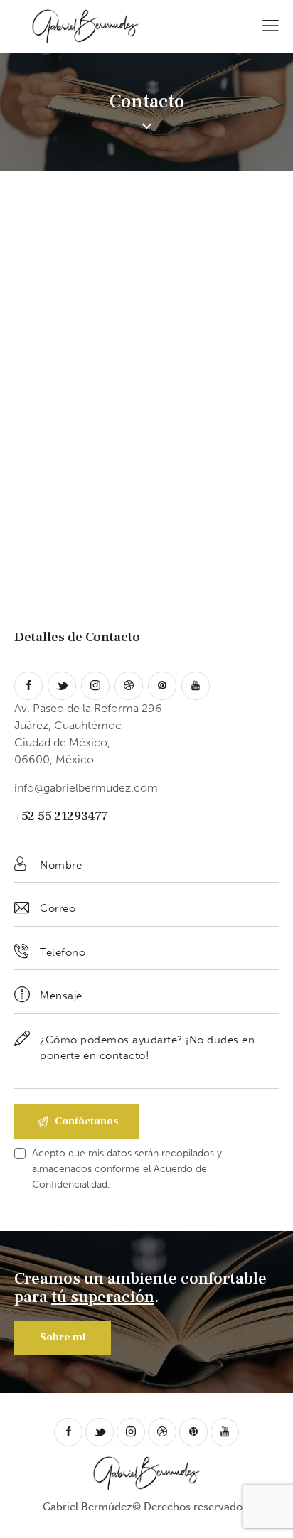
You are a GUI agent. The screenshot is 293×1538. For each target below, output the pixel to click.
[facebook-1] (28, 686)
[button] (270, 24)
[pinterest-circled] (162, 686)
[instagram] (95, 686)
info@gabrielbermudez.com (86, 788)
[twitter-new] (62, 686)
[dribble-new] (128, 686)
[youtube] (195, 686)
